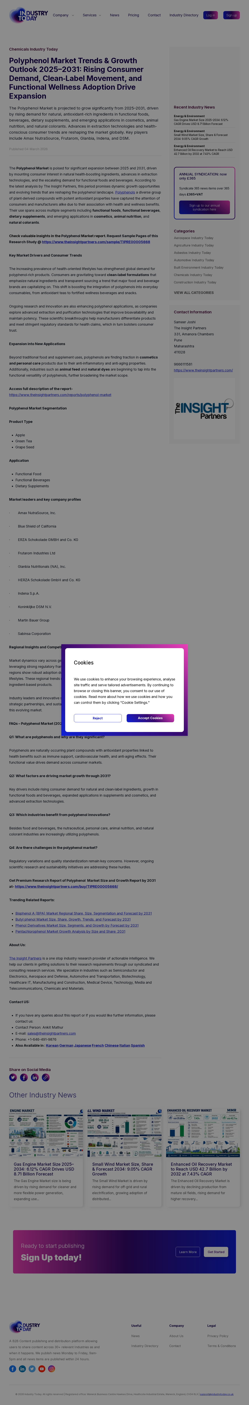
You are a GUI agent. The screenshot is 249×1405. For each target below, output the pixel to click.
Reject (98, 718)
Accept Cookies (150, 718)
